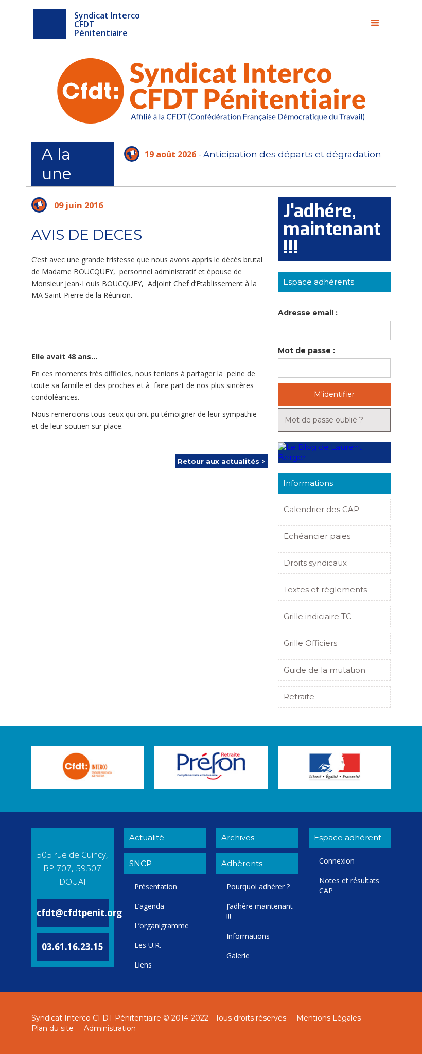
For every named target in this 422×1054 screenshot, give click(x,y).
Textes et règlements (325, 589)
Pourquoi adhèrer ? (258, 886)
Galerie (238, 955)
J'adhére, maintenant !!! (332, 229)
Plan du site (52, 1028)
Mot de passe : (306, 350)
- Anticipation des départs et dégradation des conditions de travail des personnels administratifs (252, 161)
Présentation (155, 886)
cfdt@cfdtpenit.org (79, 913)
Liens (143, 965)
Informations (248, 936)
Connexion (337, 861)
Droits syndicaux (315, 563)
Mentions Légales (328, 1018)
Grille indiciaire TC (317, 616)
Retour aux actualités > (222, 461)
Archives (237, 837)
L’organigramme (161, 925)
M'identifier (334, 394)
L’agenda (149, 906)
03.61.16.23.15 (72, 947)
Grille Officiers (310, 643)
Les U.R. (147, 945)
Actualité (146, 837)
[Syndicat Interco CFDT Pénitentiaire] (49, 24)
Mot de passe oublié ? (324, 420)
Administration (110, 1028)
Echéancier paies (317, 536)
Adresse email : (308, 313)
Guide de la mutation (324, 670)
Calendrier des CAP (321, 509)
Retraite (299, 696)
